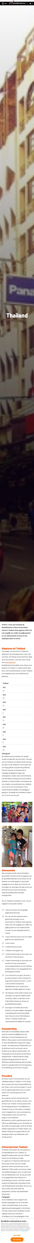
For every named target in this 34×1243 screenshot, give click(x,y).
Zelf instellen (17, 1235)
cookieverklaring (25, 1230)
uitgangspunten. (10, 662)
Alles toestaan (17, 1239)
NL (30, 3)
